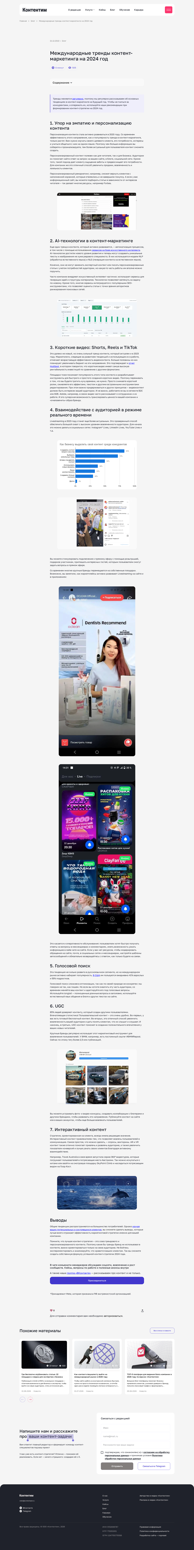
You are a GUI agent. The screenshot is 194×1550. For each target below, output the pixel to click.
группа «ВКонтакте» (79, 1273)
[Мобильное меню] (168, 9)
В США (96, 975)
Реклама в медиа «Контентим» (154, 1500)
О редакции (74, 9)
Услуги (88, 9)
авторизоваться (113, 1315)
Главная (23, 21)
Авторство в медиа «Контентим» (155, 1496)
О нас (105, 1496)
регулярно (77, 98)
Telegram (27, 1511)
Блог (112, 9)
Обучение (124, 9)
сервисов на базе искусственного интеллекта (116, 250)
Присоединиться (97, 1280)
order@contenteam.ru (27, 1501)
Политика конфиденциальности (154, 1531)
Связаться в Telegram (154, 1466)
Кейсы (102, 9)
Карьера (138, 9)
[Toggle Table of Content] (97, 82)
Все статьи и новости (162, 1331)
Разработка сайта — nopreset (153, 1535)
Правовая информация (150, 1527)
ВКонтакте (28, 1508)
